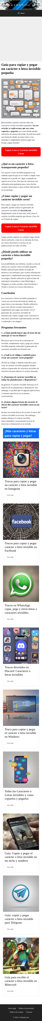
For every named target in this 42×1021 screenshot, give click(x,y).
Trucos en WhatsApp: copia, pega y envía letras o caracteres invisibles (21, 609)
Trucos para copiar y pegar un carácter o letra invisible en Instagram (21, 485)
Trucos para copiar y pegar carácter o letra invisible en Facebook (21, 547)
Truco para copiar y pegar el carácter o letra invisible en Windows (20, 733)
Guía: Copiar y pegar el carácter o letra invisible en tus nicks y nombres (21, 857)
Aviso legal (12, 1008)
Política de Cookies (16, 1012)
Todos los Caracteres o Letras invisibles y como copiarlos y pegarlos (19, 795)
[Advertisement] (21, 39)
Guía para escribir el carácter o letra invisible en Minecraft (21, 981)
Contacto (29, 1012)
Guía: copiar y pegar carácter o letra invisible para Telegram (19, 919)
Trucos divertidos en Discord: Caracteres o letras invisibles (17, 671)
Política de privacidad (26, 1008)
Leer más (10, 495)
